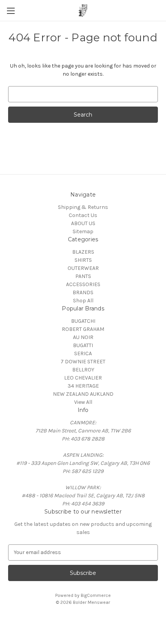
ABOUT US (83, 223)
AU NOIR (83, 337)
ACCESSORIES (83, 284)
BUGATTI (83, 345)
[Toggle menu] (10, 10)
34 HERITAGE (83, 386)
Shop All (83, 300)
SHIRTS (83, 260)
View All (83, 402)
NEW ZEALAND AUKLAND (83, 394)
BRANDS (83, 292)
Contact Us (83, 215)
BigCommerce (96, 595)
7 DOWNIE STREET (83, 361)
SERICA (83, 353)
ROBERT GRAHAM (83, 329)
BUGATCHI (83, 321)
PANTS (83, 276)
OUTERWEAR (83, 268)
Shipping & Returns (83, 207)
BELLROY (83, 369)
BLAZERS (83, 252)
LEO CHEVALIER (83, 378)
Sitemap (83, 231)
